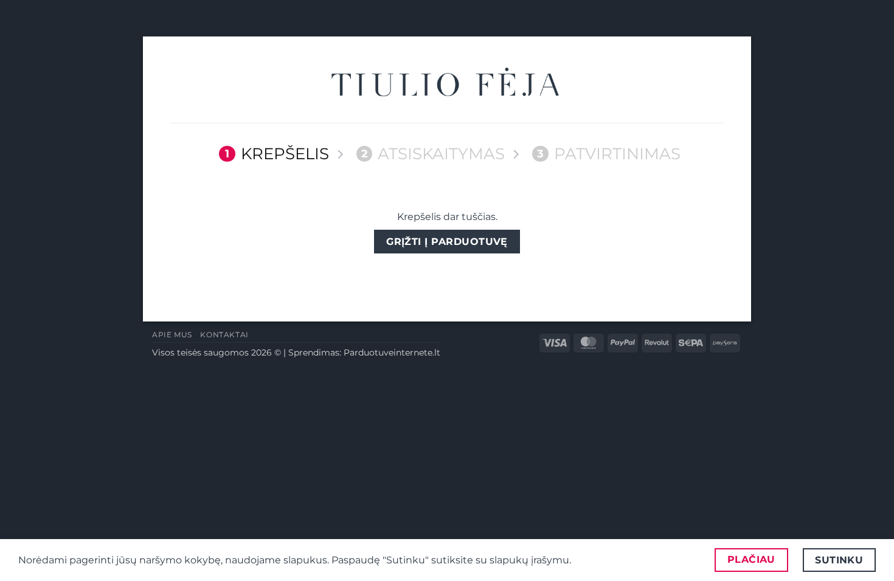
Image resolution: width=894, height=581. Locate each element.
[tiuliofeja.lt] (447, 84)
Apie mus (172, 334)
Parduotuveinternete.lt (392, 352)
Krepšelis (277, 154)
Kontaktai (224, 334)
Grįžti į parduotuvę (447, 241)
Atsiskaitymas (433, 154)
